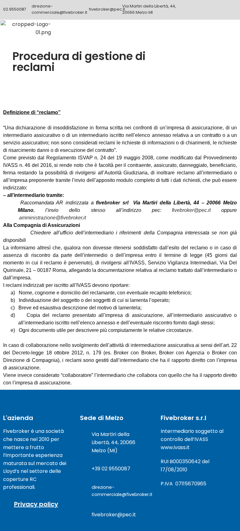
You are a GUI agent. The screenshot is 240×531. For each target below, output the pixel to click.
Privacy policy (36, 504)
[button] (230, 28)
